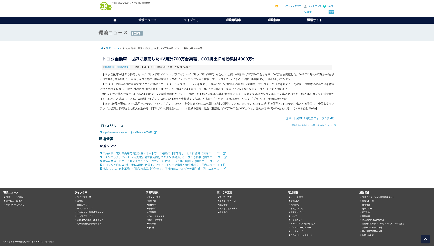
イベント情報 (297, 197)
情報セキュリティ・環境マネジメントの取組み (383, 223)
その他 (151, 227)
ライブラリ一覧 (84, 197)
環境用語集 (233, 20)
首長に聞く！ (83, 205)
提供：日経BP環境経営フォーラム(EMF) (310, 118)
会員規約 (223, 212)
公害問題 (152, 212)
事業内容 (366, 216)
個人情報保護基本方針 (372, 231)
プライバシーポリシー (301, 227)
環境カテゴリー (298, 212)
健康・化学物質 (155, 220)
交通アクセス (368, 208)
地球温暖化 (123, 67)
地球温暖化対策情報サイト (89, 223)
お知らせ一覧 (368, 201)
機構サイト (314, 20)
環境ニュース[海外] (14, 201)
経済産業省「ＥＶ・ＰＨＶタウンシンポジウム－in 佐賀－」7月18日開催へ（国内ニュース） (159, 161)
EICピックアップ (84, 208)
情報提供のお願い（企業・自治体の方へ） (312, 125)
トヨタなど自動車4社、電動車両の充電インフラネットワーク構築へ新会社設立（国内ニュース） (162, 164)
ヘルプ (330, 6)
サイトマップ (314, 6)
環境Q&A (295, 201)
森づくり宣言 (225, 197)
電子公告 (366, 212)
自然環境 (152, 205)
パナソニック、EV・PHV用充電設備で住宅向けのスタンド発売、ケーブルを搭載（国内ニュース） (163, 157)
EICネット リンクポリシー (303, 235)
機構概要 (366, 205)
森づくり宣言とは (227, 201)
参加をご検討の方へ (228, 208)
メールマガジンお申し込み (303, 223)
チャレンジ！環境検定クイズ (90, 212)
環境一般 (152, 223)
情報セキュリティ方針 (372, 227)
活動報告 (223, 205)
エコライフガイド (85, 216)
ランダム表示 (154, 197)
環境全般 (152, 201)
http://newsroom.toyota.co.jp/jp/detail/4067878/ (128, 132)
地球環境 (109, 67)
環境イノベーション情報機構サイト (378, 197)
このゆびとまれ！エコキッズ (90, 220)
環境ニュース (113, 48)
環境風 (80, 201)
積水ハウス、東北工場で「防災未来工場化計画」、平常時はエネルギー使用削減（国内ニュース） (162, 168)
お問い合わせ (368, 235)
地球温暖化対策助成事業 (373, 220)
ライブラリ (191, 20)
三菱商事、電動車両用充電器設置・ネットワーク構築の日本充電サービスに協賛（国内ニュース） (162, 153)
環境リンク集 (297, 208)
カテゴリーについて (15, 205)
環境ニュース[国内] (14, 197)
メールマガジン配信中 (290, 6)
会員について (297, 220)
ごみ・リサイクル (156, 216)
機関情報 (295, 205)
